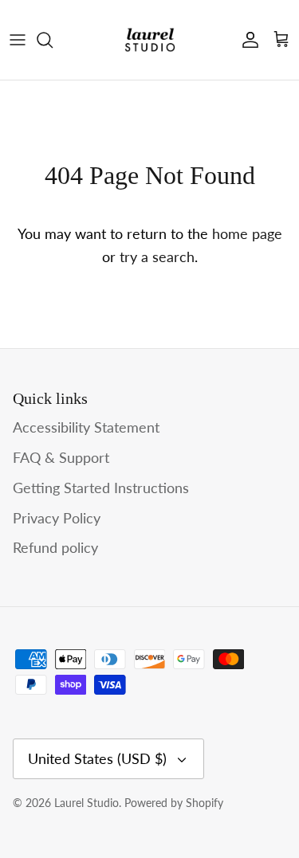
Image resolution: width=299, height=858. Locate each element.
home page (247, 233)
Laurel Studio (86, 802)
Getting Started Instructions (101, 487)
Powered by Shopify (173, 802)
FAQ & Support (61, 457)
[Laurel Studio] (150, 40)
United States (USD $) (97, 758)
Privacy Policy (56, 518)
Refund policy (55, 547)
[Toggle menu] (17, 39)
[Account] (246, 39)
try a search (157, 256)
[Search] (52, 39)
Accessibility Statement (86, 427)
